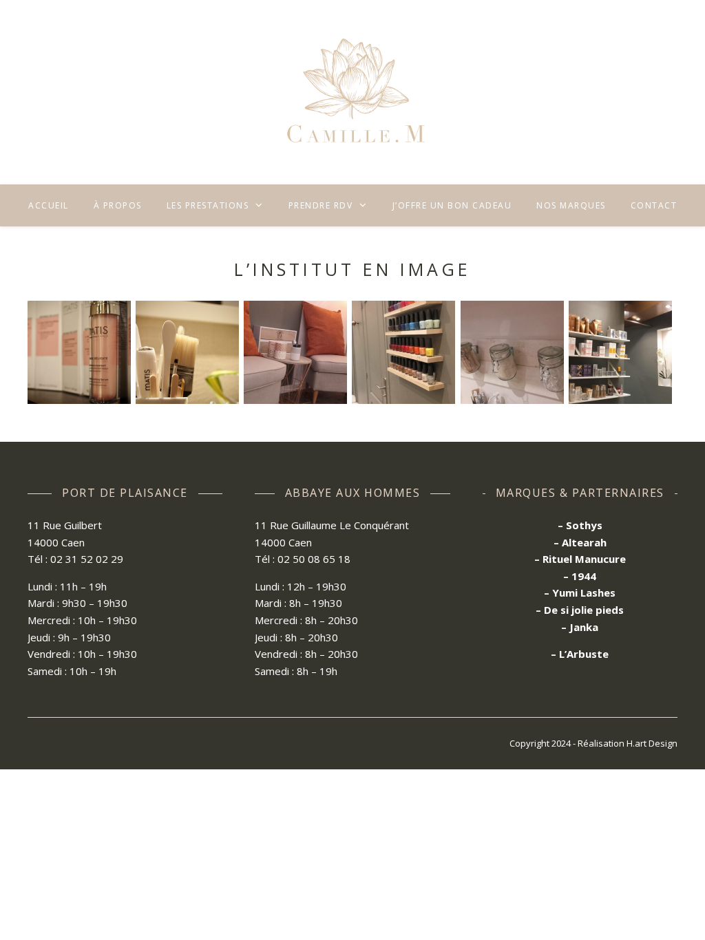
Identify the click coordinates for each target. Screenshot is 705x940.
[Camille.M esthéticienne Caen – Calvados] (352, 92)
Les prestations (208, 205)
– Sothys (580, 525)
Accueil (48, 205)
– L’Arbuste (580, 654)
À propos (118, 205)
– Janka (579, 627)
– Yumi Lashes (579, 592)
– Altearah (580, 542)
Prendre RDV (320, 205)
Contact (654, 205)
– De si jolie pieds (580, 610)
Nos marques (571, 205)
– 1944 (579, 576)
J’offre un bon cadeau (452, 205)
